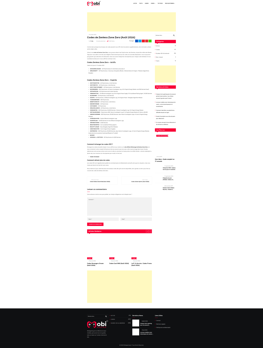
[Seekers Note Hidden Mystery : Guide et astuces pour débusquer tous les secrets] (158, 188)
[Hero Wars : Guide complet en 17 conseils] (165, 143)
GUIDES (147, 3)
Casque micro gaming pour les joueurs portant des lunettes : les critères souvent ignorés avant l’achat (166, 96)
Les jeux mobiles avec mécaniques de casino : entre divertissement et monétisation (165, 104)
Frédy (91, 41)
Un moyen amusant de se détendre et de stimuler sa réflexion (166, 123)
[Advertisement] (128, 22)
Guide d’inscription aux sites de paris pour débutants (165, 117)
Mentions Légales (160, 324)
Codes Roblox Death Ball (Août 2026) (100, 181)
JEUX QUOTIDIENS (169, 3)
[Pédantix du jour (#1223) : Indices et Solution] (158, 178)
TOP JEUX (160, 3)
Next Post (145, 179)
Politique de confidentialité (163, 327)
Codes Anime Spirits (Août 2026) (140, 181)
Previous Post (95, 179)
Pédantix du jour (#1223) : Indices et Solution (168, 179)
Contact (158, 320)
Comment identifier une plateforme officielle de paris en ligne (165, 111)
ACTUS (135, 3)
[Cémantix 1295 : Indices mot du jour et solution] (158, 167)
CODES (152, 3)
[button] (147, 231)
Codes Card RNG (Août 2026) (97, 263)
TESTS (141, 3)
